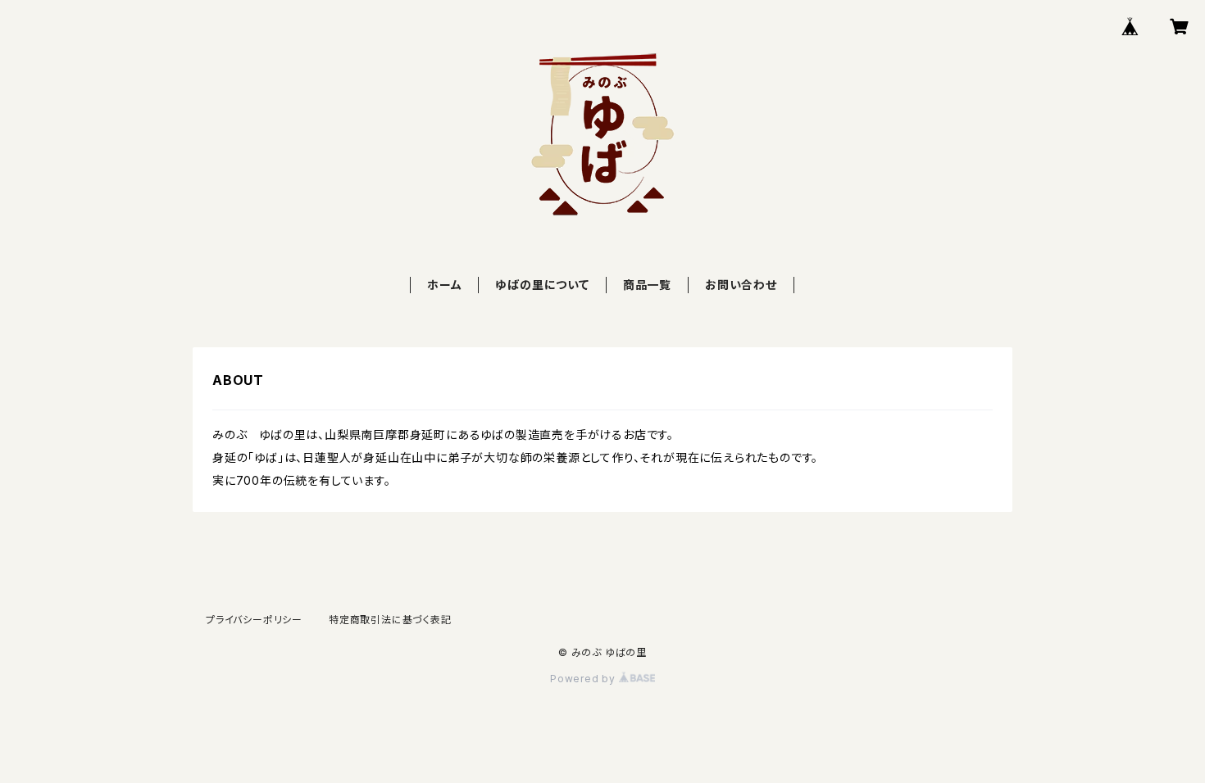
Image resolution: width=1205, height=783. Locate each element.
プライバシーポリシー (254, 619)
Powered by (584, 678)
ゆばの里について (542, 285)
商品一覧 (647, 285)
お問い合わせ (741, 285)
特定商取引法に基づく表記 (390, 619)
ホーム (444, 285)
